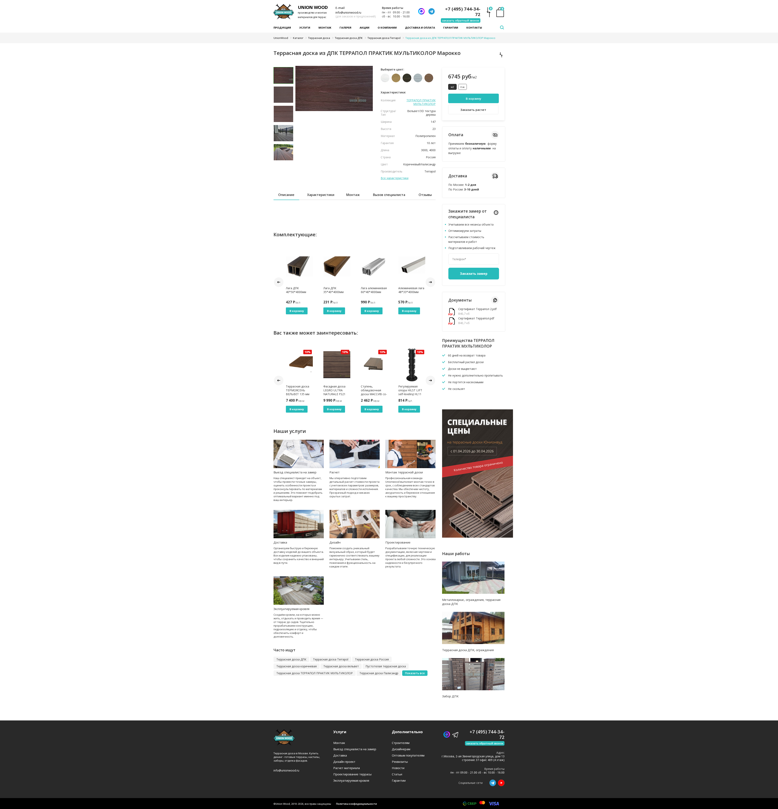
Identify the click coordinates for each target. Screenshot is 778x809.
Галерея (345, 27)
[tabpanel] (334, 96)
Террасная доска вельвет (341, 666)
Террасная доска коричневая (296, 666)
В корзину (297, 311)
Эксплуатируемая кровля (291, 609)
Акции (364, 27)
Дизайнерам (401, 749)
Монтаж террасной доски (404, 472)
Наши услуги (290, 431)
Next (430, 282)
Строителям (400, 743)
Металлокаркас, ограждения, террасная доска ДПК (471, 602)
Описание (286, 195)
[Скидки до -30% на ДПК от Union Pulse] (477, 536)
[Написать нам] (421, 11)
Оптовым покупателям (408, 755)
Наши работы (456, 553)
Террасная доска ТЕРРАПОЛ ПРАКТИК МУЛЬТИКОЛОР (314, 673)
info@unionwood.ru (348, 12)
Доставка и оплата (420, 27)
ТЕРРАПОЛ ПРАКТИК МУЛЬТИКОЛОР (421, 102)
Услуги (304, 27)
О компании (387, 27)
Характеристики (320, 195)
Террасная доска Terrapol (330, 659)
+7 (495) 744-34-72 (462, 11)
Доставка (280, 542)
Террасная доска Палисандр (378, 673)
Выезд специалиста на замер (295, 472)
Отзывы (425, 195)
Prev (278, 282)
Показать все (415, 673)
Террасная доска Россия (372, 659)
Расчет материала (346, 768)
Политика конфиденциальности (356, 804)
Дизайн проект (344, 762)
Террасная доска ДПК (291, 659)
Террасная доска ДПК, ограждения (468, 650)
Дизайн (335, 542)
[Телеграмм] (431, 11)
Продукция (282, 27)
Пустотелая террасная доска (385, 666)
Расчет (334, 472)
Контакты (474, 27)
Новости (398, 768)
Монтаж (324, 27)
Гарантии (450, 27)
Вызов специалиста (389, 195)
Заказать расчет (473, 110)
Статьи (397, 774)
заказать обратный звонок (460, 20)
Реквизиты (400, 762)
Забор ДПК (450, 696)
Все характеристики (394, 178)
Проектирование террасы (352, 774)
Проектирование (397, 542)
